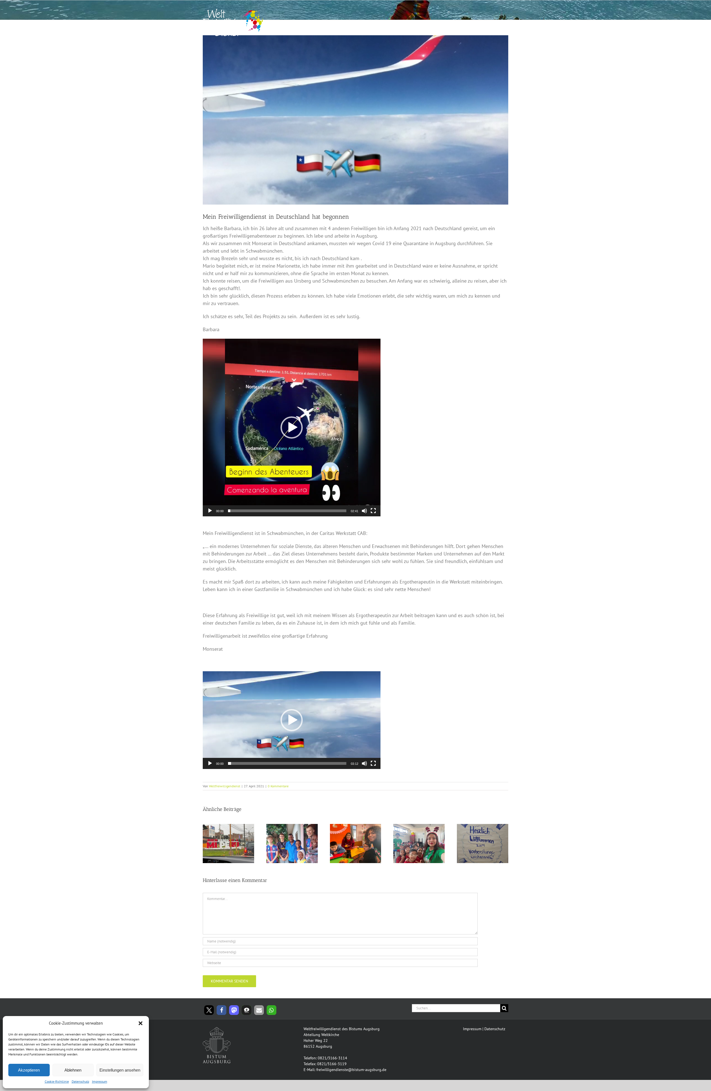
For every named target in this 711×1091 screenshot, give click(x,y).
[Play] (210, 511)
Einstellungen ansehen (119, 1070)
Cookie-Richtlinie (57, 1081)
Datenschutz (80, 1081)
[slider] (287, 510)
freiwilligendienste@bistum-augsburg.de (351, 1069)
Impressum (99, 1081)
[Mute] (364, 511)
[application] (291, 427)
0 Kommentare (278, 786)
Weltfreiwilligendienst (224, 786)
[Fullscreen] (373, 511)
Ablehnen (72, 1070)
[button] (140, 1023)
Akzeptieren (29, 1070)
